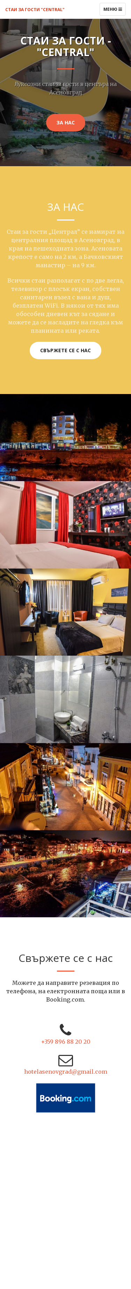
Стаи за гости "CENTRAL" (35, 10)
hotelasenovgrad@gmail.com (65, 1071)
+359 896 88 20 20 (65, 1041)
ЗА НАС (66, 122)
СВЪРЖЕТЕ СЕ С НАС (65, 350)
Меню (114, 11)
